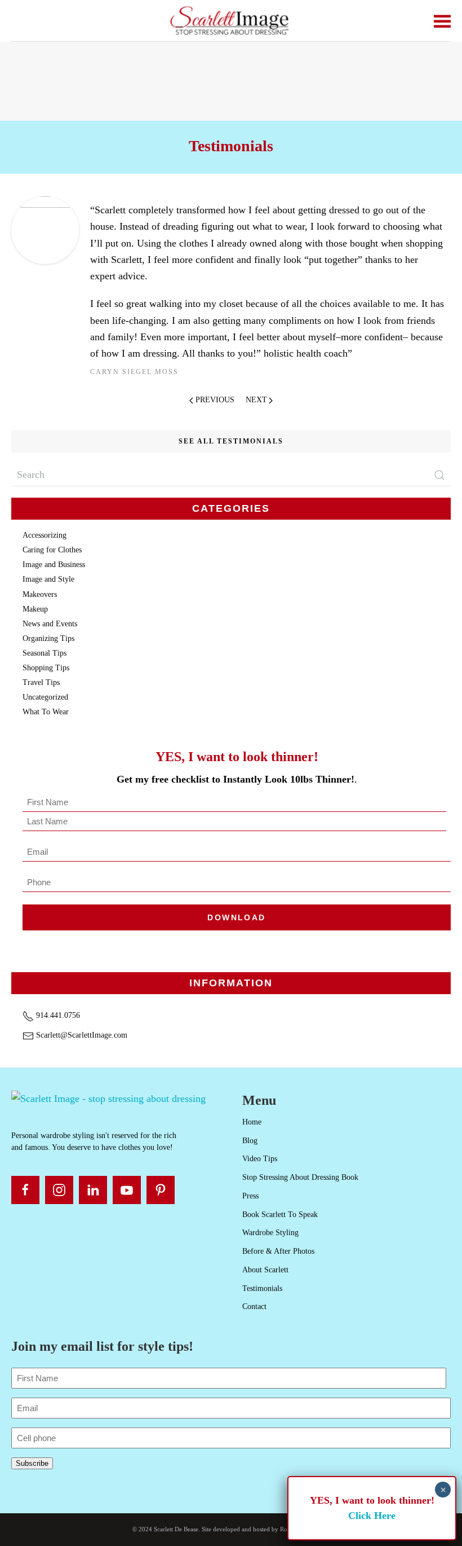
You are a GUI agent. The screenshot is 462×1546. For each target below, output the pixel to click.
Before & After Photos (278, 1251)
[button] (442, 20)
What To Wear (46, 712)
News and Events (50, 624)
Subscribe (32, 1463)
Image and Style (48, 579)
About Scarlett (265, 1270)
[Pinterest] (160, 1190)
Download (236, 917)
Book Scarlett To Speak (280, 1214)
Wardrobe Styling (270, 1232)
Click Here (372, 1515)
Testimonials (262, 1288)
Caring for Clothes (52, 550)
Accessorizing (44, 535)
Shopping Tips (46, 668)
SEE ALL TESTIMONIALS (231, 441)
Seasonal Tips (44, 653)
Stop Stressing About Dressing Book (300, 1177)
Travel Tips (41, 682)
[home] (108, 1098)
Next (256, 400)
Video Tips (259, 1158)
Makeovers (40, 594)
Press (250, 1196)
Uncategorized (45, 697)
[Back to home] (231, 20)
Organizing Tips (48, 638)
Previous (215, 400)
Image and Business (54, 564)
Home (251, 1122)
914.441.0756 (57, 1015)
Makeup (35, 609)
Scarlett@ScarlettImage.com (80, 1035)
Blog (249, 1140)
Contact (254, 1306)
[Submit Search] (439, 475)
